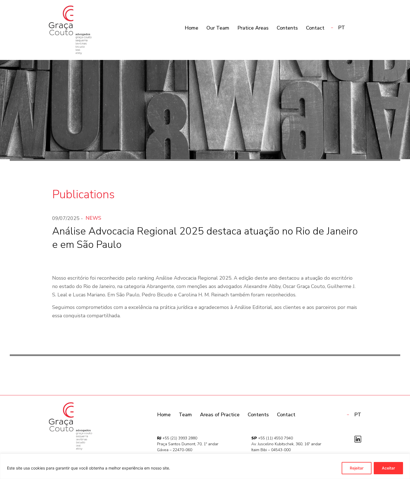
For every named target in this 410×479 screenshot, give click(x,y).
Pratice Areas (253, 28)
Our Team (217, 28)
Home (191, 28)
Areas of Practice (220, 414)
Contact (315, 28)
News (93, 218)
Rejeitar (356, 468)
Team (185, 414)
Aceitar (388, 468)
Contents (287, 28)
